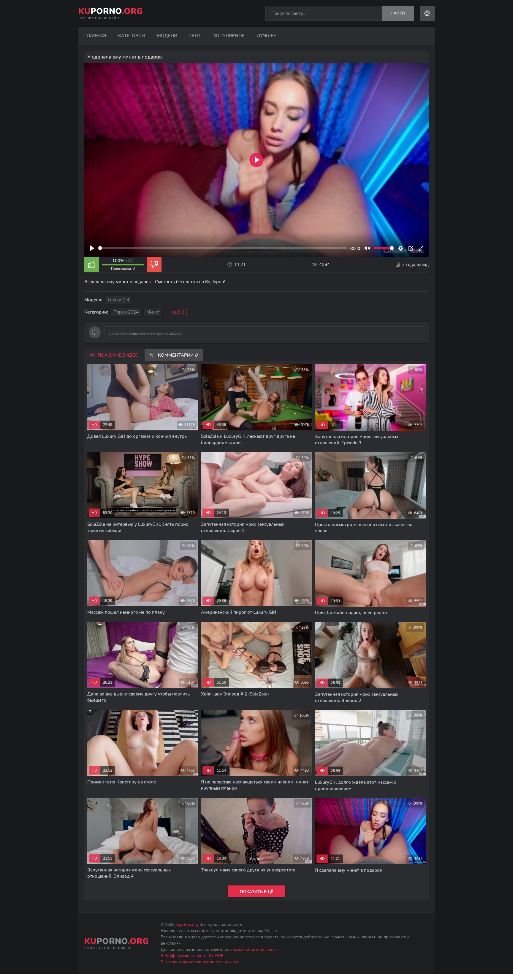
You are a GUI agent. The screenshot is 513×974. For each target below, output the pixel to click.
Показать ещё (256, 892)
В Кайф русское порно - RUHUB (192, 956)
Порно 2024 (126, 312)
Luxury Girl (118, 300)
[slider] (222, 248)
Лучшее (266, 36)
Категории (131, 36)
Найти (398, 13)
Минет (153, 312)
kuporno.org (187, 924)
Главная (95, 36)
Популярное (229, 36)
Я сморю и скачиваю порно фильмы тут (199, 962)
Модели (167, 36)
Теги (194, 36)
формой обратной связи (253, 949)
